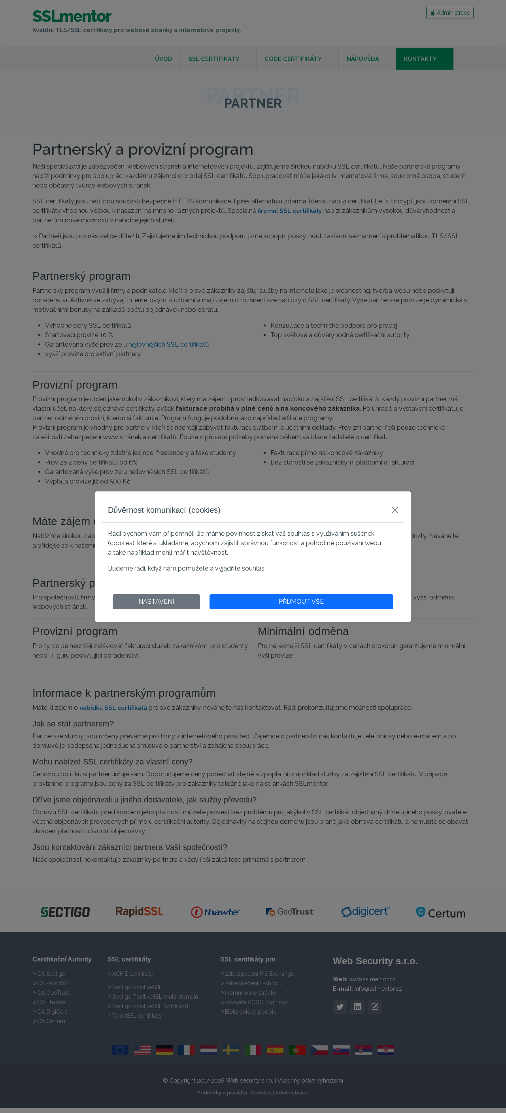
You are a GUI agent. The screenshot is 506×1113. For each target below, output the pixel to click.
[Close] (395, 510)
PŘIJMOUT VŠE (301, 601)
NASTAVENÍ (156, 601)
